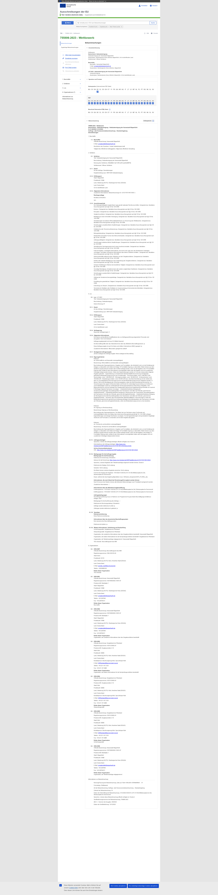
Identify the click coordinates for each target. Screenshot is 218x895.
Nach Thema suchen (115, 26)
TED (61, 33)
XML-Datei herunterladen (72, 55)
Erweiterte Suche (93, 26)
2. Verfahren (66, 83)
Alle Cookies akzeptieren (118, 886)
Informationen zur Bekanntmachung (67, 97)
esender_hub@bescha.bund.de (106, 566)
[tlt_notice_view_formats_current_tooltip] (153, 121)
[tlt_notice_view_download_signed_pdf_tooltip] (98, 92)
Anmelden (144, 5)
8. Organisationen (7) (68, 92)
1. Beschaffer (66, 79)
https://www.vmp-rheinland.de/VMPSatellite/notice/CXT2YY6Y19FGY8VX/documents (112, 445)
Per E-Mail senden (70, 67)
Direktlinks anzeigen (71, 58)
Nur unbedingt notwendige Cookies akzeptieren (143, 886)
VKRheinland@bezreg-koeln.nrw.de (108, 663)
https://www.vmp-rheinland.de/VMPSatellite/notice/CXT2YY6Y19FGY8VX (117, 450)
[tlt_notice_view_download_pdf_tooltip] (89, 103)
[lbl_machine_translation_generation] (110, 109)
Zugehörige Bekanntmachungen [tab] (69, 47)
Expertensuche (103, 26)
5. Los (64, 88)
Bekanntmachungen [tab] (66, 43)
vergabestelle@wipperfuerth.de (102, 66)
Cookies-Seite (73, 887)
